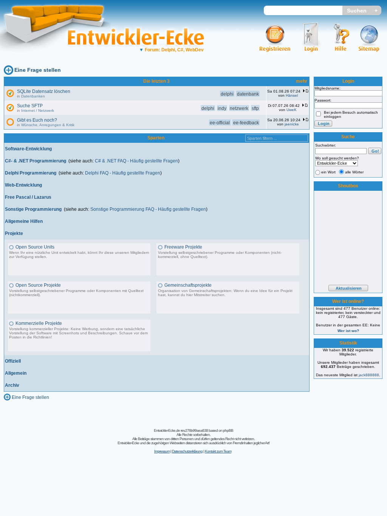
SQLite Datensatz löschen (43, 91)
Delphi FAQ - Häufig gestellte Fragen (122, 173)
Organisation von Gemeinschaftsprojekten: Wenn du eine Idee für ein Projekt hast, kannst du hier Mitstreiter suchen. (225, 293)
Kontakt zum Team (218, 451)
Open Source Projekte (38, 285)
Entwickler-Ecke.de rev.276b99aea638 (181, 430)
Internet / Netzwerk (37, 110)
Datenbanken (33, 96)
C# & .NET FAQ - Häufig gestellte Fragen (136, 161)
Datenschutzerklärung (187, 451)
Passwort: (322, 100)
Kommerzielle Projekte (38, 323)
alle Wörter (354, 172)
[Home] (59, 59)
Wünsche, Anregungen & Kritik (47, 125)
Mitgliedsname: (327, 88)
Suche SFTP (30, 105)
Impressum (162, 451)
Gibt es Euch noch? (37, 120)
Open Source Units (34, 247)
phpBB (228, 430)
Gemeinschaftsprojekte (188, 285)
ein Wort (328, 172)
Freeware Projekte (183, 247)
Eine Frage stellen (37, 70)
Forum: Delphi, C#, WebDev (171, 50)
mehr (301, 81)
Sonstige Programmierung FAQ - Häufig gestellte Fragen (148, 209)
